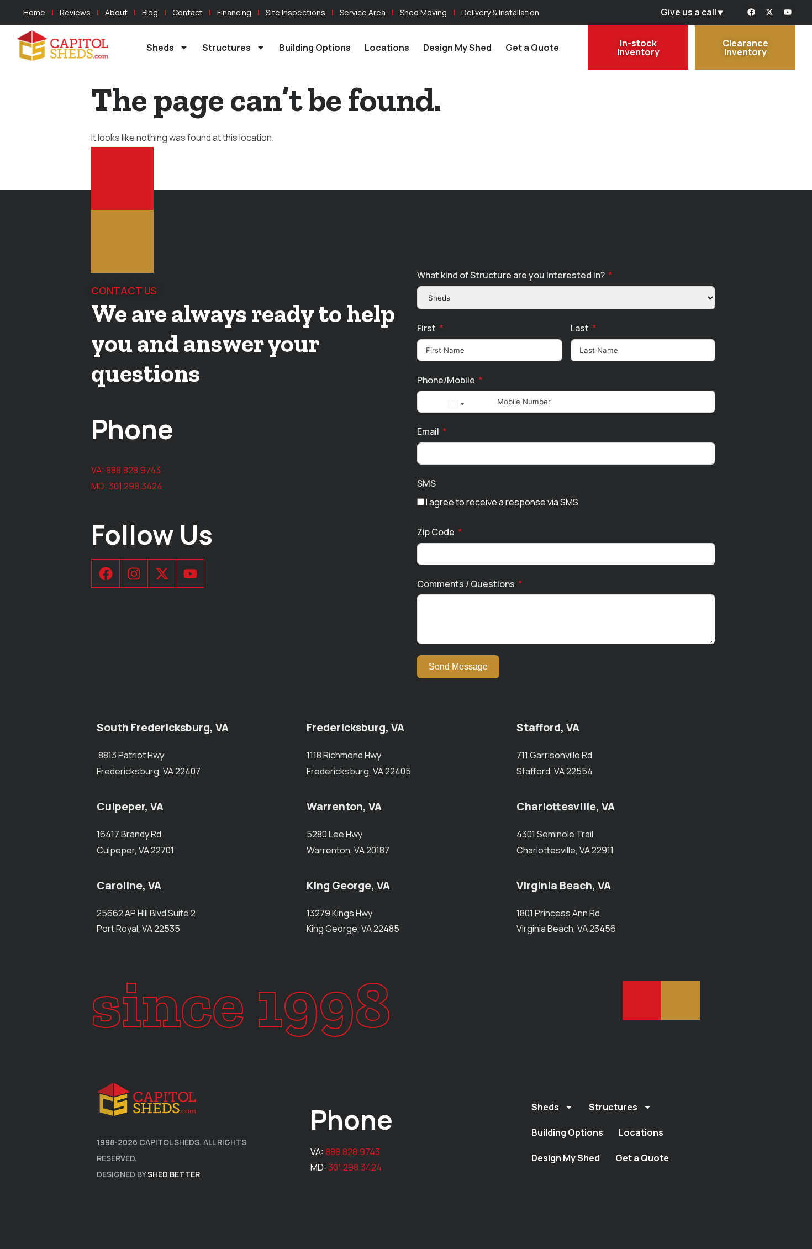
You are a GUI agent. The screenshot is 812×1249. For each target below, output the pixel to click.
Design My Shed (457, 47)
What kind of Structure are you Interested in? (511, 275)
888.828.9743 (133, 470)
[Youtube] (787, 12)
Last (580, 328)
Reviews (75, 12)
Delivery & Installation (500, 12)
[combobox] (456, 404)
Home (34, 12)
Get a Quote (532, 47)
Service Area (363, 12)
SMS (426, 483)
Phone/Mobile (446, 380)
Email (428, 431)
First (426, 328)
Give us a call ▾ (692, 12)
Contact (187, 12)
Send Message (458, 666)
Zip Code (436, 532)
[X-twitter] (769, 12)
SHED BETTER (173, 1174)
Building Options (315, 47)
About (116, 12)
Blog (150, 12)
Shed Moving (423, 12)
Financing (234, 12)
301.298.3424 (135, 486)
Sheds (160, 47)
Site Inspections (295, 12)
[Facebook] (751, 12)
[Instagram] (133, 573)
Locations (387, 47)
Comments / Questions (466, 584)
